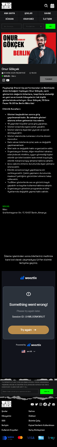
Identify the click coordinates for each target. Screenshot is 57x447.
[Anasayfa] (6, 6)
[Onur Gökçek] (27, 48)
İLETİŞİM (47, 19)
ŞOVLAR (28, 13)
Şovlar (5, 411)
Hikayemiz (6, 416)
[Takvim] (52, 6)
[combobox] (9, 27)
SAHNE (47, 13)
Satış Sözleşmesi (37, 430)
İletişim (5, 425)
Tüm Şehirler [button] (30, 26)
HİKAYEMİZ (28, 19)
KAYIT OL (46, 391)
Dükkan (32, 416)
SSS (3, 420)
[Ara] (46, 6)
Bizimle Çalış (34, 420)
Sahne (32, 411)
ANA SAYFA (9, 13)
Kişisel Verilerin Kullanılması (41, 425)
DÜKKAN (9, 19)
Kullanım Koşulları (10, 430)
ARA (50, 26)
